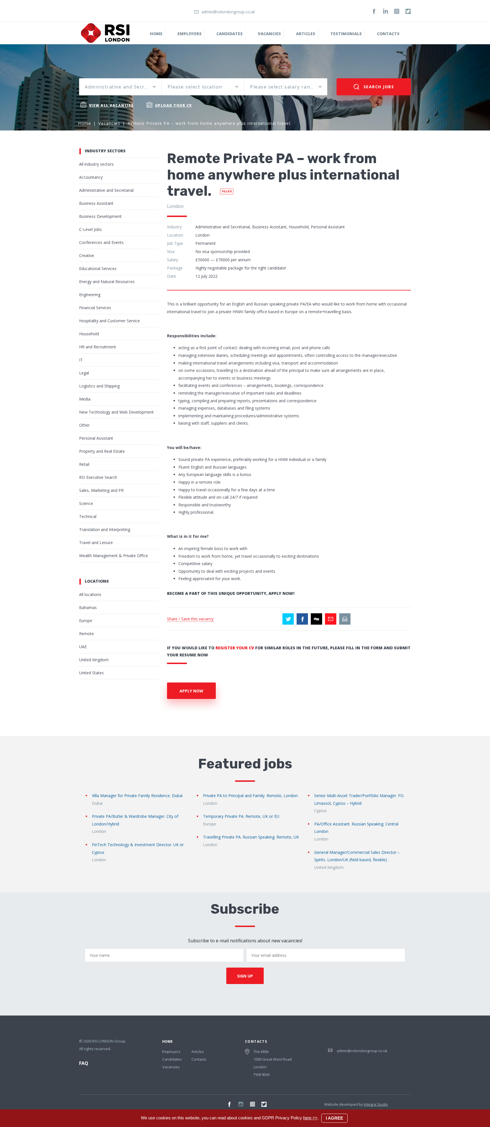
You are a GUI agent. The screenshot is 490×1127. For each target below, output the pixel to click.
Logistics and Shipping (99, 386)
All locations (90, 594)
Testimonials (346, 33)
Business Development (100, 216)
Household (89, 333)
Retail (84, 464)
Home (156, 33)
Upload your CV (173, 105)
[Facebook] (374, 11)
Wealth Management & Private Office (113, 555)
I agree (334, 1118)
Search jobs (378, 86)
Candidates (229, 33)
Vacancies (269, 33)
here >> (310, 1117)
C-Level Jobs (90, 229)
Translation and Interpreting (104, 529)
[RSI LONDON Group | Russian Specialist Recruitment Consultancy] (105, 33)
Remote (86, 633)
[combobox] (120, 86)
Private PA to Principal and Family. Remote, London (250, 795)
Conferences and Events (101, 242)
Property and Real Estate (102, 451)
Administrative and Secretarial (106, 190)
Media (84, 399)
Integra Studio (376, 1104)
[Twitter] (408, 11)
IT (81, 360)
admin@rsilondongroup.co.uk (228, 11)
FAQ (83, 1063)
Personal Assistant (96, 438)
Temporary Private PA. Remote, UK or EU (241, 816)
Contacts (388, 33)
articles (305, 33)
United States (91, 672)
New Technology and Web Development (116, 412)
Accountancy (91, 177)
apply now (191, 691)
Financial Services (95, 307)
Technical (87, 516)
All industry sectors (96, 164)
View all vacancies (111, 105)
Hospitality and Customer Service (109, 320)
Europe (85, 620)
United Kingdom (94, 659)
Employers (190, 33)
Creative (86, 255)
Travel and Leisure (96, 542)
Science (86, 503)
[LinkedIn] (385, 11)
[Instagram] (397, 11)
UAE (83, 646)
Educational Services (98, 268)
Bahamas (88, 607)
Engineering (89, 294)
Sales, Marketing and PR (101, 490)
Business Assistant (96, 203)
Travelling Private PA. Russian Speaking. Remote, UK (251, 837)
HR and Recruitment (97, 346)
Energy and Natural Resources (107, 281)
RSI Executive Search (98, 477)
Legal (84, 373)
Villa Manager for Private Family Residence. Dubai (137, 795)
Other (84, 425)
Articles (197, 1051)
